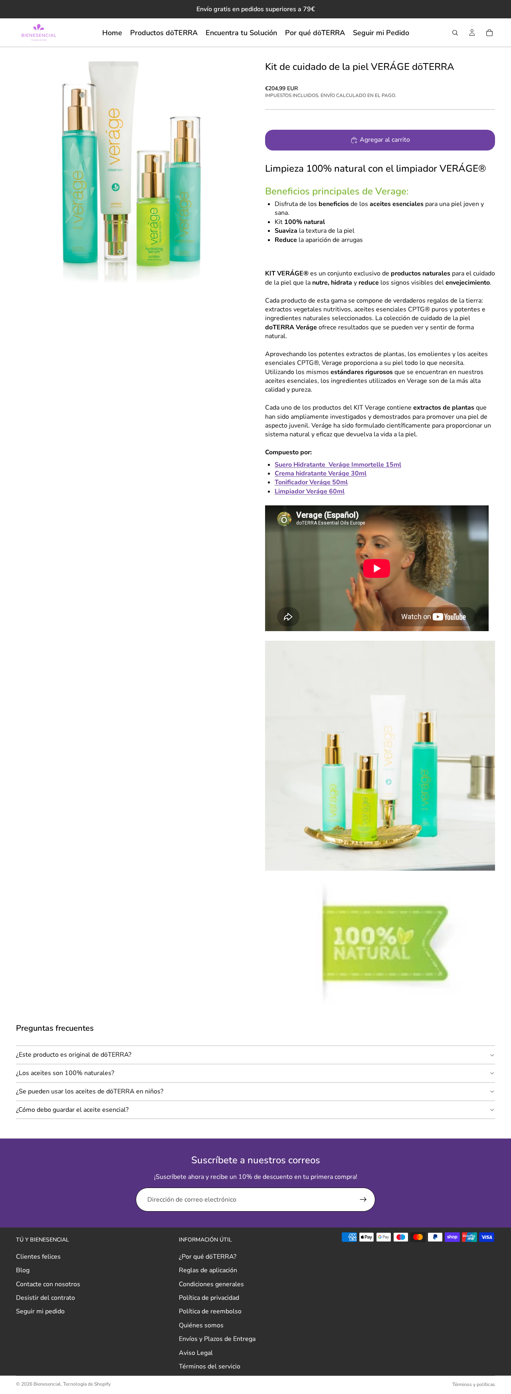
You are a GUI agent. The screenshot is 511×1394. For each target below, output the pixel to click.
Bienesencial (47, 1384)
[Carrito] (489, 33)
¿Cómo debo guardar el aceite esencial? (72, 1109)
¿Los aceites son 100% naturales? (65, 1073)
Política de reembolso (210, 1311)
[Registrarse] (363, 1199)
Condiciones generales (211, 1283)
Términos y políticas (473, 1384)
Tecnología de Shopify (87, 1384)
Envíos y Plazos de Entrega (217, 1339)
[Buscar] (455, 33)
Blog (23, 1270)
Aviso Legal (196, 1352)
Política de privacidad (209, 1297)
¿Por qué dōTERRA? (207, 1256)
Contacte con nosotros (48, 1283)
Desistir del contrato (45, 1297)
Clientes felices (38, 1256)
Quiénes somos (201, 1325)
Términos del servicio (209, 1366)
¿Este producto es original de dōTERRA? (73, 1054)
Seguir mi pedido (40, 1311)
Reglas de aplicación (208, 1270)
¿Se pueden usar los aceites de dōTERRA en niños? (89, 1091)
